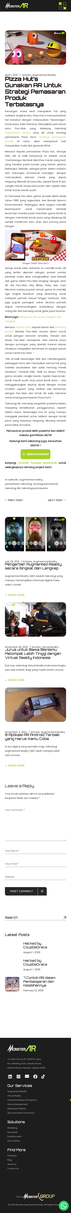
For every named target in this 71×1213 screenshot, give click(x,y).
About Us (11, 1164)
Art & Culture (13, 1140)
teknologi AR (12, 488)
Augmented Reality (44, 75)
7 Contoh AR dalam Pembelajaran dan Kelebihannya (39, 981)
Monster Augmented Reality (29, 1204)
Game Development (17, 1104)
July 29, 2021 (12, 561)
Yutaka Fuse (23, 327)
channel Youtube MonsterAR (37, 463)
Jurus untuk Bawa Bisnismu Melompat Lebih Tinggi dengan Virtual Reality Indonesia (33, 654)
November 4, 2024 (16, 732)
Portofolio (12, 1155)
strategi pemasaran (45, 484)
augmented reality (30, 479)
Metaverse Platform (17, 1108)
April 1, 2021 (11, 75)
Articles (26, 75)
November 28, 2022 (16, 647)
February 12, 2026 (33, 990)
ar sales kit (11, 479)
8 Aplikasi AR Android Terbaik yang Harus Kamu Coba (32, 737)
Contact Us (13, 1168)
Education (12, 1132)
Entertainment (14, 1136)
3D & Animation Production (20, 1112)
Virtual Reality (50, 647)
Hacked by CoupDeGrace (35, 945)
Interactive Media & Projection (22, 1100)
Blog (9, 1160)
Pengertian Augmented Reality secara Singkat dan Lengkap (33, 566)
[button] (64, 1206)
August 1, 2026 (31, 952)
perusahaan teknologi (18, 484)
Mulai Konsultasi (38, 454)
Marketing (12, 1127)
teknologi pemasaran (34, 488)
